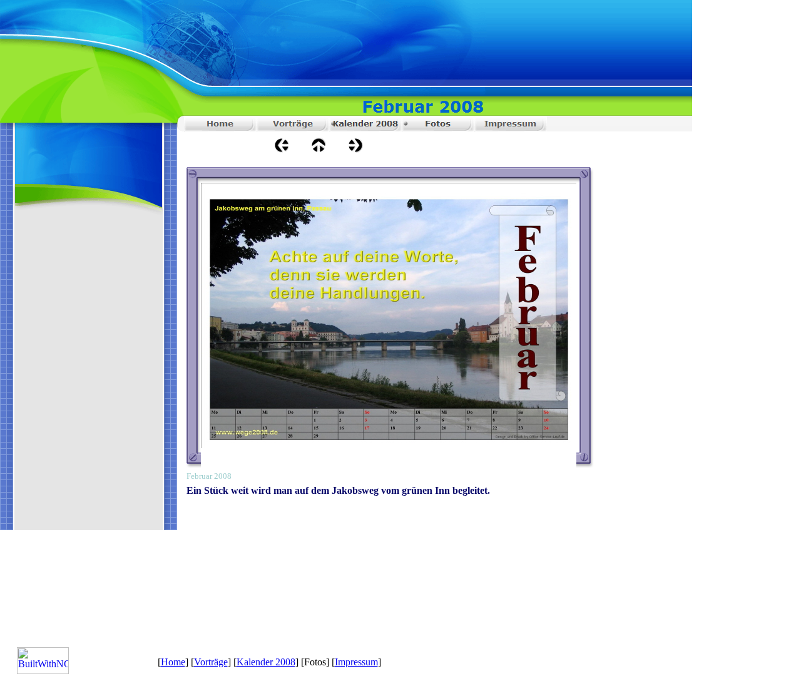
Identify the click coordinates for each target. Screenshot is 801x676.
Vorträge (211, 662)
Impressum (356, 662)
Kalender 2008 (266, 662)
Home (173, 662)
